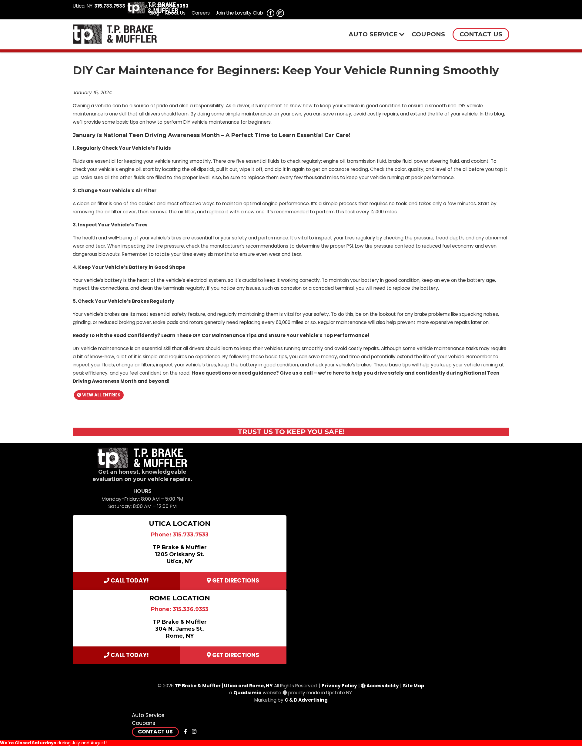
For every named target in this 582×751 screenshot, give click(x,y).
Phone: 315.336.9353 (180, 609)
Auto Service (148, 715)
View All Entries (100, 395)
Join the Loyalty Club (239, 13)
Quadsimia (247, 692)
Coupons (143, 723)
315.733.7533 (109, 6)
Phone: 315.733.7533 (180, 534)
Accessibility (382, 686)
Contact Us (155, 731)
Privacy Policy (339, 686)
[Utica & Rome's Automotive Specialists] (153, 12)
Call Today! (129, 580)
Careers (201, 13)
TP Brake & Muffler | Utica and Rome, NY (224, 686)
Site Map (413, 686)
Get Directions (235, 580)
